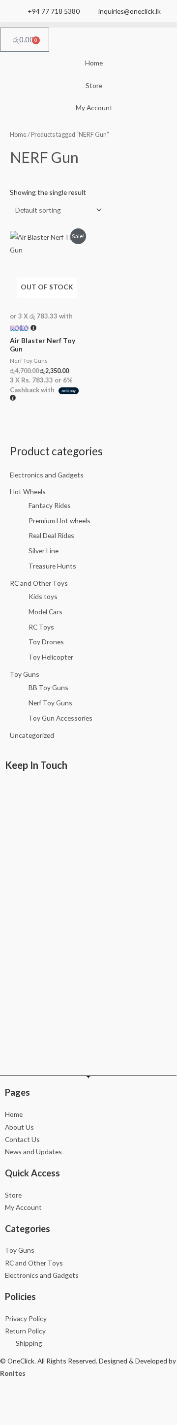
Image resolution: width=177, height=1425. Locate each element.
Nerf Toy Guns (50, 702)
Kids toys (43, 596)
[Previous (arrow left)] (12, 1417)
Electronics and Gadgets (47, 475)
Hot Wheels (28, 491)
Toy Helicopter (51, 657)
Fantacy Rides (50, 505)
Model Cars (45, 611)
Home (18, 134)
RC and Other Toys (39, 583)
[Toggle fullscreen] (38, 1400)
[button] (88, 25)
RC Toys (41, 627)
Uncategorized (32, 735)
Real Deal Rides (51, 535)
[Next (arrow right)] (38, 1417)
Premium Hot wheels (59, 520)
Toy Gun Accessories (60, 718)
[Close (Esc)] (90, 1400)
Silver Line (44, 550)
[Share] (64, 1400)
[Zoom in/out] (12, 1400)
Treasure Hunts (52, 566)
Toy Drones (46, 641)
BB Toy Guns (48, 687)
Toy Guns (24, 674)
